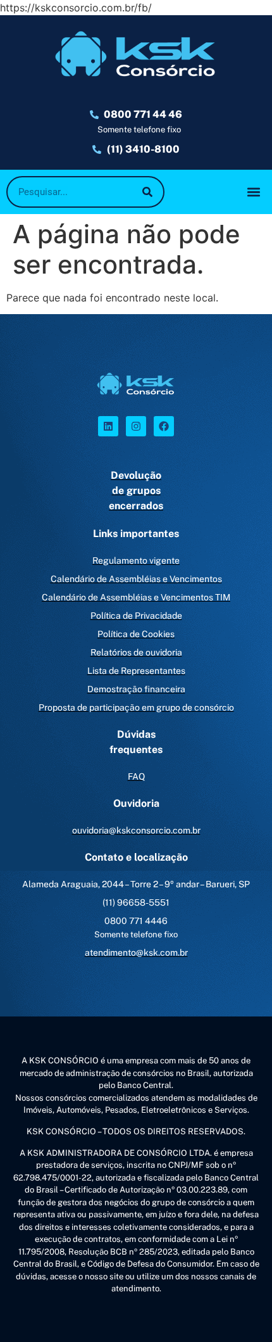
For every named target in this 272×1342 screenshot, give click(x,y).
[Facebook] (164, 426)
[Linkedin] (108, 426)
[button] (254, 191)
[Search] (147, 191)
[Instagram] (136, 426)
